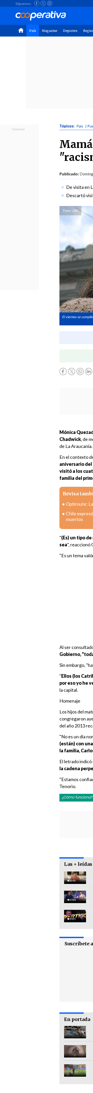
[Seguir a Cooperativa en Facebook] (36, 3)
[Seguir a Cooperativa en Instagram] (49, 3)
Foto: (67, 211)
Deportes (70, 31)
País (32, 31)
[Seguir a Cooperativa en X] (43, 3)
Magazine (49, 31)
